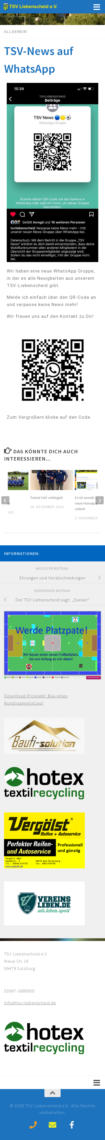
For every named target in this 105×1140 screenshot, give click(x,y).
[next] (100, 500)
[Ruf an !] (33, 1125)
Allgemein (15, 31)
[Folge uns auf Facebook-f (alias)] (72, 1125)
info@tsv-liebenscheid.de (30, 1003)
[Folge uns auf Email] (52, 1125)
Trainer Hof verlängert (46, 497)
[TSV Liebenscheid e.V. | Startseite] (41, 6)
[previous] (5, 500)
